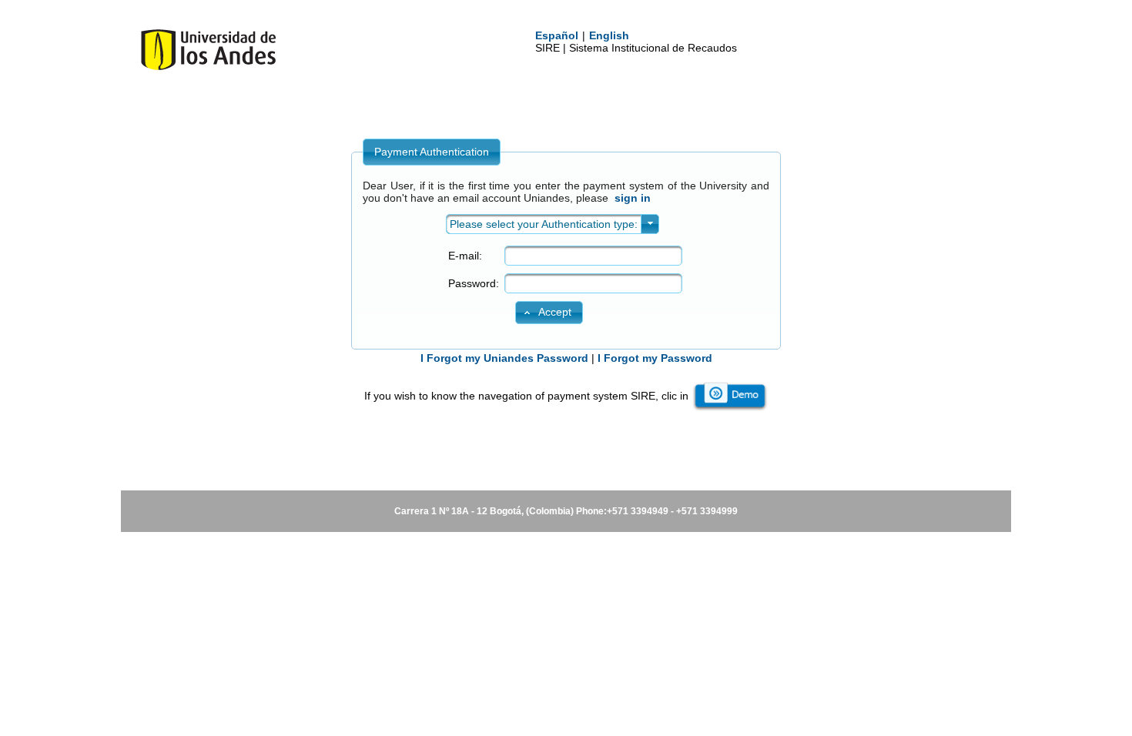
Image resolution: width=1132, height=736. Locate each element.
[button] (549, 312)
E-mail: (465, 255)
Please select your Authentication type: (544, 224)
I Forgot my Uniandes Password (504, 358)
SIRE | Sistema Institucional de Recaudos (636, 48)
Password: (473, 283)
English (609, 35)
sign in (633, 198)
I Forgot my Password (655, 358)
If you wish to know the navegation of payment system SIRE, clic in (526, 396)
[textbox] (593, 256)
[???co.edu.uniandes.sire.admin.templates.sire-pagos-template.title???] (208, 66)
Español (556, 35)
